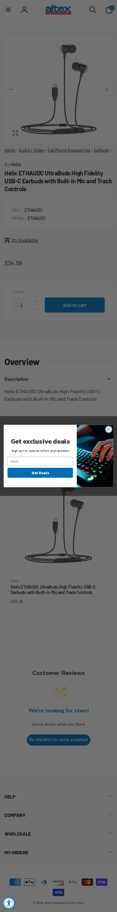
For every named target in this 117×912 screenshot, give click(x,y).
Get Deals (40, 472)
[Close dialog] (109, 429)
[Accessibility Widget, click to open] (9, 903)
